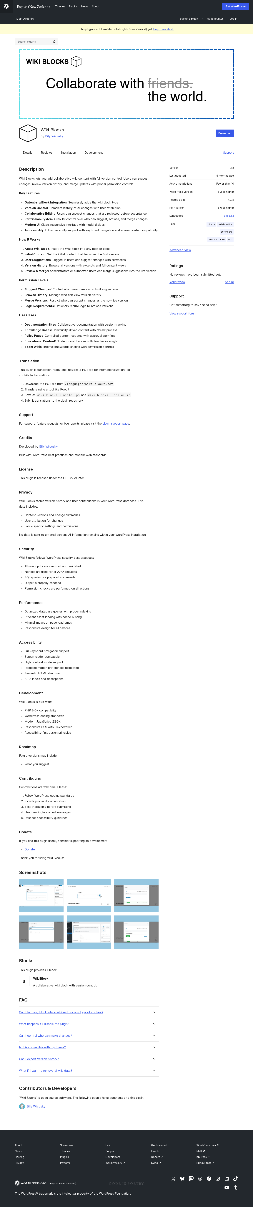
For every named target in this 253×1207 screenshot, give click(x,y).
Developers (113, 1156)
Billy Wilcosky (54, 136)
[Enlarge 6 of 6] (154, 920)
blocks (211, 224)
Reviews (46, 152)
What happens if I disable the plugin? (44, 1024)
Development (94, 152)
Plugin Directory (24, 18)
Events (155, 1151)
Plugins (64, 1156)
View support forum (182, 313)
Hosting (19, 1156)
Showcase (66, 1145)
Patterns (65, 1162)
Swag (156, 1162)
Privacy (19, 1162)
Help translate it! (163, 29)
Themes (65, 1151)
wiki (230, 239)
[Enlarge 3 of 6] (154, 884)
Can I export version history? (39, 1059)
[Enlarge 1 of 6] (59, 884)
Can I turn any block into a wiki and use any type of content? (61, 1012)
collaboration (225, 224)
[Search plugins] (54, 41)
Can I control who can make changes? (45, 1035)
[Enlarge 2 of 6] (106, 884)
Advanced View (180, 250)
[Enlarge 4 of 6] (59, 920)
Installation (68, 152)
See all (229, 282)
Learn (109, 1145)
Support (228, 152)
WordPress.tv (115, 1162)
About (18, 1145)
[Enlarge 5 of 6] (106, 920)
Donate (30, 849)
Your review (177, 282)
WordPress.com (208, 1145)
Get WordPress (235, 6)
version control (217, 239)
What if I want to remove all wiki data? (45, 1070)
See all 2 (229, 215)
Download (225, 133)
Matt (201, 1151)
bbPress (203, 1156)
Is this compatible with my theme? (42, 1047)
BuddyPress (205, 1162)
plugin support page (116, 423)
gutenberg (226, 231)
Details (27, 152)
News (18, 1151)
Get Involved (159, 1145)
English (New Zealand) (63, 1183)
